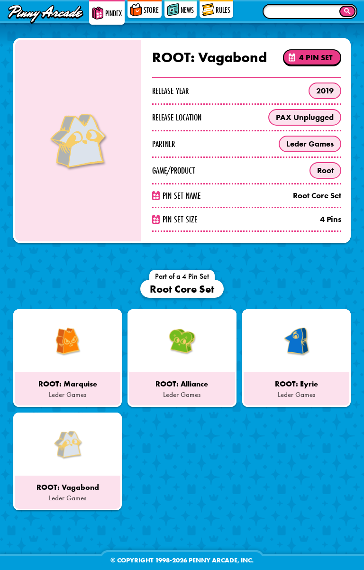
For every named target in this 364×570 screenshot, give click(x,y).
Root (325, 170)
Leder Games (310, 143)
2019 (325, 90)
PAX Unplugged (305, 117)
